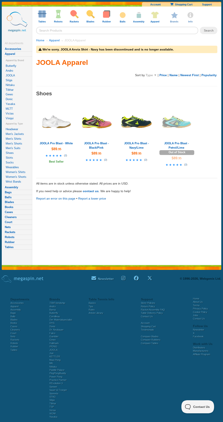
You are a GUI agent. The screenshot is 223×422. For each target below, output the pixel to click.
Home (40, 40)
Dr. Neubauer (56, 329)
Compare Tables (149, 343)
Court (8, 222)
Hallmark (54, 343)
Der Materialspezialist (60, 319)
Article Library (96, 313)
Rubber (10, 242)
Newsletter (198, 329)
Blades (9, 202)
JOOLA (10, 75)
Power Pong (55, 376)
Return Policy (148, 306)
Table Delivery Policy (152, 313)
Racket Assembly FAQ (153, 309)
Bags (8, 192)
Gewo (9, 94)
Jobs (195, 315)
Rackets (10, 232)
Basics (92, 303)
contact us (91, 191)
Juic (51, 353)
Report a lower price (92, 198)
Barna (52, 309)
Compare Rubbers (150, 339)
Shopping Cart (183, 4)
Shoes (10, 153)
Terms (196, 305)
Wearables (12, 167)
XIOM (52, 413)
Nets (8, 227)
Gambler (54, 336)
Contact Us (147, 316)
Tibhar (10, 89)
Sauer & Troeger (58, 390)
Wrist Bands (13, 181)
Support (207, 4)
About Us (198, 302)
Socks (10, 162)
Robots (9, 237)
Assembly (11, 187)
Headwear (12, 129)
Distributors (199, 347)
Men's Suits (13, 148)
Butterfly (11, 65)
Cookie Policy (200, 312)
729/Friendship (57, 303)
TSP (51, 406)
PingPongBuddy (57, 373)
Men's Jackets (15, 134)
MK (51, 363)
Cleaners (11, 217)
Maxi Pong (55, 360)
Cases (9, 212)
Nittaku (10, 85)
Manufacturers (200, 351)
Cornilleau (54, 316)
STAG (52, 396)
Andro (9, 70)
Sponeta (53, 393)
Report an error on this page (55, 198)
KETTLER (54, 356)
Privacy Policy (200, 308)
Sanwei (53, 386)
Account (155, 4)
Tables (9, 247)
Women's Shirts (15, 172)
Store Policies (148, 303)
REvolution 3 (56, 383)
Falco (52, 333)
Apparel (10, 53)
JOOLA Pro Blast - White (56, 143)
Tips (91, 306)
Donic (9, 99)
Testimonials (147, 329)
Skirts (9, 157)
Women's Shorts (16, 176)
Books (9, 207)
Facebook (198, 336)
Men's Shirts (13, 138)
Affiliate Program (201, 354)
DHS (51, 323)
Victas (10, 113)
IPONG (53, 346)
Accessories (13, 48)
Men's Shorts (14, 143)
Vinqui (10, 118)
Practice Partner (58, 380)
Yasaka (10, 104)
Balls (8, 197)
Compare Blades (150, 336)
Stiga (9, 80)
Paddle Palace (56, 370)
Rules (92, 309)
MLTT (9, 108)
